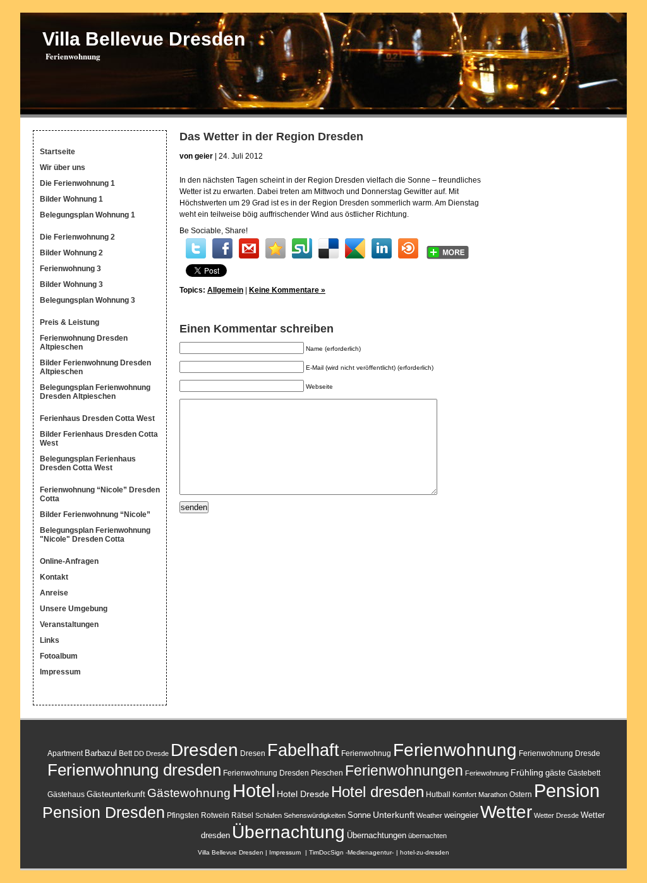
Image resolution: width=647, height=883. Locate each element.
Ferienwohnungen (404, 770)
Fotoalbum (59, 656)
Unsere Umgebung (73, 608)
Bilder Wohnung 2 (71, 252)
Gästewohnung (189, 793)
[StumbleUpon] (302, 248)
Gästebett (583, 773)
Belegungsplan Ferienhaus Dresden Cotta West (88, 463)
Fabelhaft (303, 750)
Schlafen (268, 815)
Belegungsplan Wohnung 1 (87, 214)
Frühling (527, 772)
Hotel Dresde (303, 794)
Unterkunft (393, 815)
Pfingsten (183, 815)
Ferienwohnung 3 (70, 268)
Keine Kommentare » (287, 290)
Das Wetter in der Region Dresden (271, 136)
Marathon (492, 794)
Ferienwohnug (366, 753)
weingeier (461, 815)
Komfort (464, 794)
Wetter (506, 811)
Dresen (252, 753)
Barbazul (101, 753)
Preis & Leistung (69, 322)
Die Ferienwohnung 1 (77, 183)
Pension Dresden (103, 812)
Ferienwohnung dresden (134, 769)
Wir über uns (62, 167)
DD (139, 753)
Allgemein (225, 290)
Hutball (438, 794)
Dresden (204, 750)
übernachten (427, 835)
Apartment (65, 753)
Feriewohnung (487, 773)
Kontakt (54, 577)
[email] (249, 248)
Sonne (359, 815)
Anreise (54, 592)
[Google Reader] (355, 248)
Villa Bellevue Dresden (143, 38)
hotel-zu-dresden (424, 852)
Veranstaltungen (69, 624)
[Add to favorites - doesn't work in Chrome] (275, 248)
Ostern (520, 794)
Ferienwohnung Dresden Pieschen (283, 773)
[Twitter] (196, 248)
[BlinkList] (408, 248)
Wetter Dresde (556, 815)
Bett (125, 753)
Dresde (157, 753)
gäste (555, 772)
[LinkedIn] (382, 248)
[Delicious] (328, 248)
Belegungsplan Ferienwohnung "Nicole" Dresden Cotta (95, 535)
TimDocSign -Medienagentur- (351, 852)
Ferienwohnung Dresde (559, 753)
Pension (567, 791)
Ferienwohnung (455, 750)
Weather (429, 815)
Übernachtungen (376, 835)
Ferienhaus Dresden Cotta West (97, 418)
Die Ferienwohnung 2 (77, 237)
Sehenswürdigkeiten (315, 815)
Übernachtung (288, 832)
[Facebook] (222, 248)
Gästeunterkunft (116, 794)
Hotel (254, 790)
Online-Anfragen (69, 561)
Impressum (60, 671)
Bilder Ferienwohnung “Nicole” (95, 514)
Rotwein (215, 815)
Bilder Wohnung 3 (71, 284)
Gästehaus (66, 794)
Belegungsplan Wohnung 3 (87, 300)
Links (49, 640)
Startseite (57, 151)
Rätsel (242, 815)
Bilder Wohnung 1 (71, 199)
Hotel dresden (377, 791)
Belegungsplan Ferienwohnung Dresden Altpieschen (95, 392)
